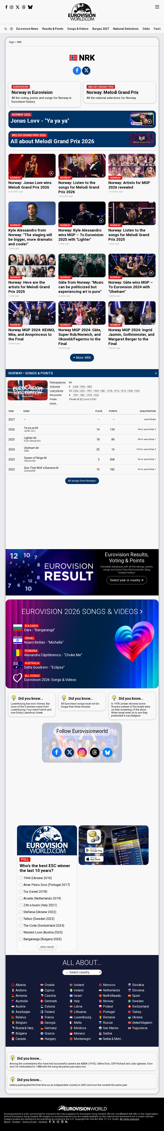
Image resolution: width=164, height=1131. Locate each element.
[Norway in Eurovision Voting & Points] (28, 390)
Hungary (50, 1039)
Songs (77, 28)
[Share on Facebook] (77, 71)
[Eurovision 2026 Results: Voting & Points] (51, 572)
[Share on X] (86, 71)
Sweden (137, 1001)
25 (98, 449)
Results (52, 28)
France (49, 1017)
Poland (107, 1006)
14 (98, 429)
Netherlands (111, 990)
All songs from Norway (81, 480)
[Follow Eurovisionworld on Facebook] (6, 7)
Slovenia (137, 990)
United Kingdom (141, 1023)
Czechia (50, 996)
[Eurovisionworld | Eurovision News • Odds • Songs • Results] (82, 12)
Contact (16, 1121)
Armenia (21, 996)
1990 (96, 391)
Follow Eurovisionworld (82, 731)
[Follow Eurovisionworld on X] (17, 7)
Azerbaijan (22, 1012)
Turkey (136, 1012)
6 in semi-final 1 (147, 459)
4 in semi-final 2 (147, 429)
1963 (137, 391)
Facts (157, 28)
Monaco (79, 1033)
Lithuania (79, 1012)
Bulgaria (21, 1033)
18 (98, 439)
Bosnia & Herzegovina (26, 1028)
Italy (76, 1001)
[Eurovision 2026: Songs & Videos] (135, 641)
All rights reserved (129, 1119)
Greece (49, 1033)
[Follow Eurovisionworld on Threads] (24, 7)
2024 (11, 449)
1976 (116, 391)
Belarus (20, 1017)
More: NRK (83, 358)
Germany (50, 1028)
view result (47, 946)
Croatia (49, 985)
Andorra (20, 990)
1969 (130, 391)
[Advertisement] (82, 518)
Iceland (78, 985)
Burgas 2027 (100, 28)
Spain (135, 996)
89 (113, 439)
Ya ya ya (30, 429)
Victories (55, 386)
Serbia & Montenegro (113, 1039)
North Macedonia (113, 996)
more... (54, 403)
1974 (123, 391)
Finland (49, 1012)
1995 (82, 386)
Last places (56, 390)
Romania (108, 1017)
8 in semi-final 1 (147, 439)
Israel (77, 996)
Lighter (32, 439)
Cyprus (49, 990)
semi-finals (150, 419)
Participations (58, 382)
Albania (20, 985)
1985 (89, 386)
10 (98, 469)
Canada (20, 1039)
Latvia (77, 1006)
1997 (89, 391)
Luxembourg (82, 1017)
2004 (75, 391)
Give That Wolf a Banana (40, 469)
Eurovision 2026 (80, 611)
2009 (75, 386)
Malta (77, 1023)
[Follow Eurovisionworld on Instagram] (11, 7)
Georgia (49, 1023)
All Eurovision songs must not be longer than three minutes (80, 702)
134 (112, 429)
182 (112, 469)
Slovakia (137, 985)
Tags (11, 42)
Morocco (108, 985)
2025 (11, 439)
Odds (146, 28)
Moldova (79, 1028)
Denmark (50, 1001)
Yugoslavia (139, 1028)
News (27, 28)
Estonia (49, 1006)
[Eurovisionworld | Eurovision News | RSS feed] (66, 1121)
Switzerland (140, 1006)
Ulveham (30, 449)
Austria (20, 1006)
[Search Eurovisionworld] (5, 29)
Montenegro (82, 1039)
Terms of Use (29, 1121)
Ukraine (137, 1017)
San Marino (110, 1028)
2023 (11, 459)
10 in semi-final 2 (146, 449)
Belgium (21, 1023)
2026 (11, 429)
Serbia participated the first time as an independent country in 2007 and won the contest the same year (68, 1082)
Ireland (78, 990)
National (126, 28)
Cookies (43, 1121)
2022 (11, 469)
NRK (19, 42)
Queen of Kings (34, 459)
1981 (103, 391)
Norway (108, 1001)
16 (113, 449)
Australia (21, 1001)
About (7, 1121)
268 (112, 459)
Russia (107, 1023)
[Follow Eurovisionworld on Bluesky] (30, 7)
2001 (82, 391)
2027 (11, 419)
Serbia (107, 1033)
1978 (109, 391)
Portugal (108, 1012)
